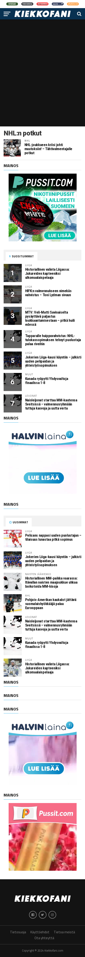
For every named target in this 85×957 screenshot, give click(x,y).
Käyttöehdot (39, 932)
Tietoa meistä (64, 932)
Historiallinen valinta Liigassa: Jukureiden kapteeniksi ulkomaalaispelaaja (47, 273)
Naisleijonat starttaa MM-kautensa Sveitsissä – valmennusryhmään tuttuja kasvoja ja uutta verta (51, 404)
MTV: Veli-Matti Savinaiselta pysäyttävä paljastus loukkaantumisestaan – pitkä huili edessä (50, 318)
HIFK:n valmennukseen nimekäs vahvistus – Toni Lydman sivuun (48, 293)
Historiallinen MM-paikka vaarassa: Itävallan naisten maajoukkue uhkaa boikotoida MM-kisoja (51, 582)
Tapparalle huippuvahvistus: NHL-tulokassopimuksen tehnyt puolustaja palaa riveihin (53, 340)
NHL (27, 140)
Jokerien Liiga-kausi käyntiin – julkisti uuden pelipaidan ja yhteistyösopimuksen (53, 361)
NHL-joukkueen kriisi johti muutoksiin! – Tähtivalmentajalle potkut (48, 149)
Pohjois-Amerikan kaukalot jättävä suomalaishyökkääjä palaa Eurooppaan (50, 604)
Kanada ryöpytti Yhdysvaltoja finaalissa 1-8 (46, 381)
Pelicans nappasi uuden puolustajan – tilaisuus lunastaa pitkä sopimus (53, 537)
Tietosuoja (18, 932)
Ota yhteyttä (44, 938)
